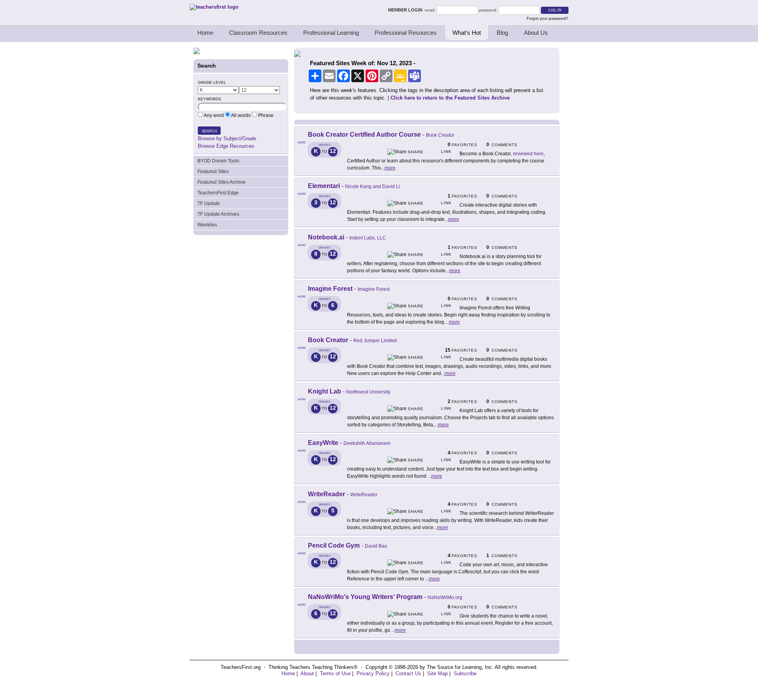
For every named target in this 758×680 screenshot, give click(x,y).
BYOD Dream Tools (218, 161)
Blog (502, 32)
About (307, 673)
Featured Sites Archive (221, 182)
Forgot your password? (547, 18)
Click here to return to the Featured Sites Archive (450, 98)
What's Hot (466, 32)
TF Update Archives (218, 214)
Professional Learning (331, 32)
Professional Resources (406, 32)
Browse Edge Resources (226, 146)
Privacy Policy (373, 673)
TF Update (208, 203)
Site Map (437, 673)
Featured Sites (213, 171)
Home (205, 32)
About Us (536, 32)
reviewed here (528, 153)
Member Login (406, 10)
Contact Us (408, 673)
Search (209, 131)
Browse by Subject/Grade (227, 138)
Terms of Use (335, 673)
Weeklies (207, 225)
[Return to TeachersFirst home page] (214, 7)
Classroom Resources (258, 32)
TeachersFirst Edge (218, 193)
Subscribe (465, 673)
